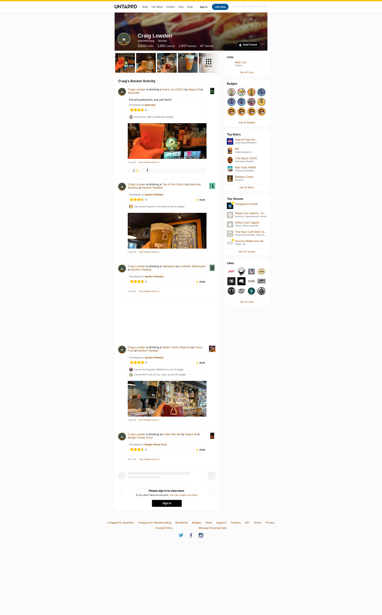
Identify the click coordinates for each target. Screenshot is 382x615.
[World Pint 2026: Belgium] (261, 92)
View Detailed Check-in (149, 162)
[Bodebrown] (231, 281)
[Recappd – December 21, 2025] (261, 112)
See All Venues (247, 251)
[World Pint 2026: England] (231, 102)
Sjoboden (134, 92)
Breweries (181, 522)
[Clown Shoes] (261, 281)
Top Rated (157, 6)
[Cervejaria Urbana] (251, 272)
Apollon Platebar (152, 187)
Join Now (220, 6)
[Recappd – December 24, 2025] (241, 112)
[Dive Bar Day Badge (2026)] (251, 92)
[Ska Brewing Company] (241, 291)
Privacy (270, 522)
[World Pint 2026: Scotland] (241, 102)
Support (221, 522)
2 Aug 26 (132, 162)
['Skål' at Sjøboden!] (231, 92)
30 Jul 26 (132, 459)
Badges (196, 522)
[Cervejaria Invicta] (241, 281)
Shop (190, 6)
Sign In (204, 6)
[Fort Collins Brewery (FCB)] (231, 291)
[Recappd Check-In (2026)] (241, 92)
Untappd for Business (120, 522)
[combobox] (250, 6)
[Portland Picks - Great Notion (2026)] (251, 102)
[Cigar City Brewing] (261, 272)
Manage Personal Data (213, 528)
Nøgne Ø (194, 89)
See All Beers (246, 187)
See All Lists (247, 72)
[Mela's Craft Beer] (231, 272)
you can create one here (183, 494)
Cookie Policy (163, 528)
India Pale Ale (172, 434)
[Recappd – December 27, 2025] (231, 112)
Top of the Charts (173, 184)
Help (181, 6)
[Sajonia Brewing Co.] (251, 281)
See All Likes (247, 301)
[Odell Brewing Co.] (261, 291)
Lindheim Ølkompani (193, 266)
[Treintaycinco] (241, 272)
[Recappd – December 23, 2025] (251, 112)
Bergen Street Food (140, 437)
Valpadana (168, 266)
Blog (145, 6)
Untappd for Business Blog (154, 522)
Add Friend (250, 44)
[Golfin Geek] (147, 170)
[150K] (261, 102)
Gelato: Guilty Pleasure (176, 347)
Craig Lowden (136, 89)
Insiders (170, 6)
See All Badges (246, 122)
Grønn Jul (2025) (173, 89)
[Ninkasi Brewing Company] (251, 291)
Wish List (240, 62)
